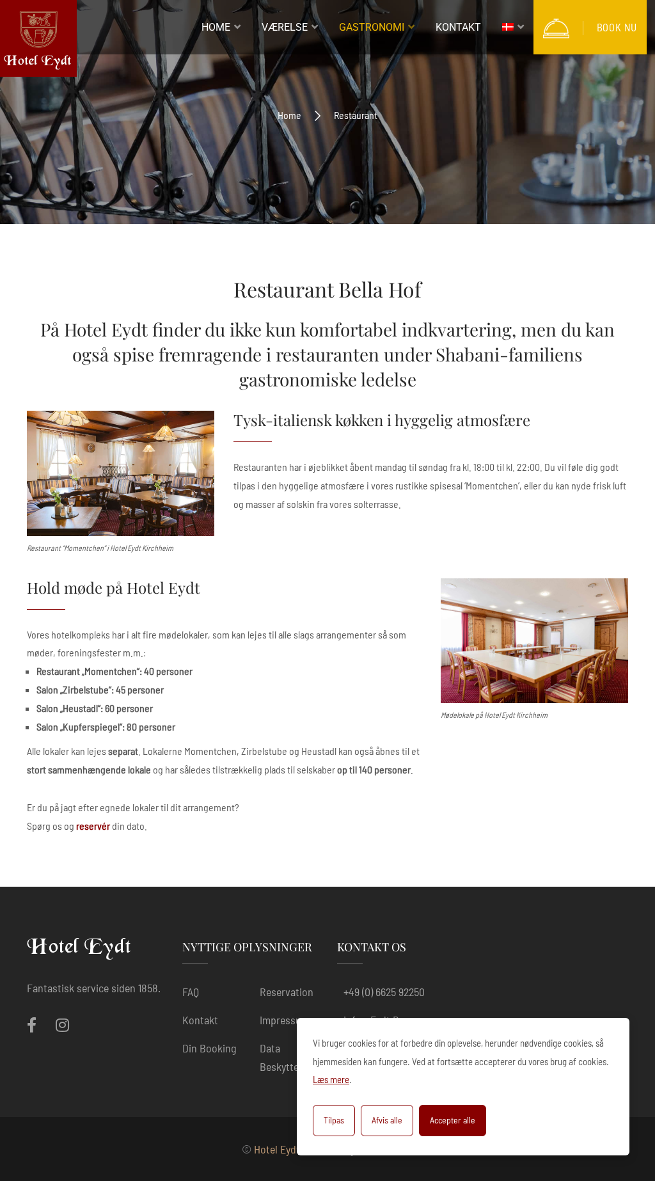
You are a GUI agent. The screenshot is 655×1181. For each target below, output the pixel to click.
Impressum (285, 1020)
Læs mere (331, 1079)
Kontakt (200, 1020)
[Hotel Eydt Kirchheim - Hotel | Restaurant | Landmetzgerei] (38, 41)
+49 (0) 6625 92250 (384, 992)
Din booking (209, 1048)
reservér (93, 826)
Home (289, 115)
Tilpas (334, 1119)
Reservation (286, 992)
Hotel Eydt (277, 1149)
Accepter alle (452, 1119)
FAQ (190, 992)
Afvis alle (387, 1119)
